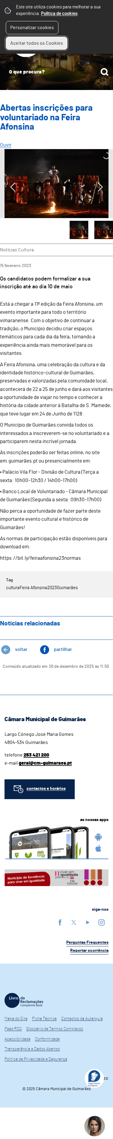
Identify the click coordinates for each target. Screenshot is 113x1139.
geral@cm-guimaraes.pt (45, 763)
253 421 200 (36, 755)
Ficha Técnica (44, 1019)
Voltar (21, 649)
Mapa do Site (16, 1019)
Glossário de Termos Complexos (54, 1029)
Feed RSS (13, 1029)
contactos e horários (46, 789)
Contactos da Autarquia (82, 1019)
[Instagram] (101, 922)
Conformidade (47, 1039)
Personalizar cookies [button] (32, 27)
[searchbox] (56, 71)
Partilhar (63, 649)
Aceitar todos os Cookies (36, 43)
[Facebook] (60, 922)
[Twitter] (74, 922)
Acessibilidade (17, 1039)
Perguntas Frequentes (87, 942)
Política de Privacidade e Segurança (36, 1059)
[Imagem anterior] (13, 187)
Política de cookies (59, 13)
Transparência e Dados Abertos (32, 1049)
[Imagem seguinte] (100, 187)
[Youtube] (88, 922)
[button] (79, 230)
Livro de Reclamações (24, 1000)
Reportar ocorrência (89, 951)
